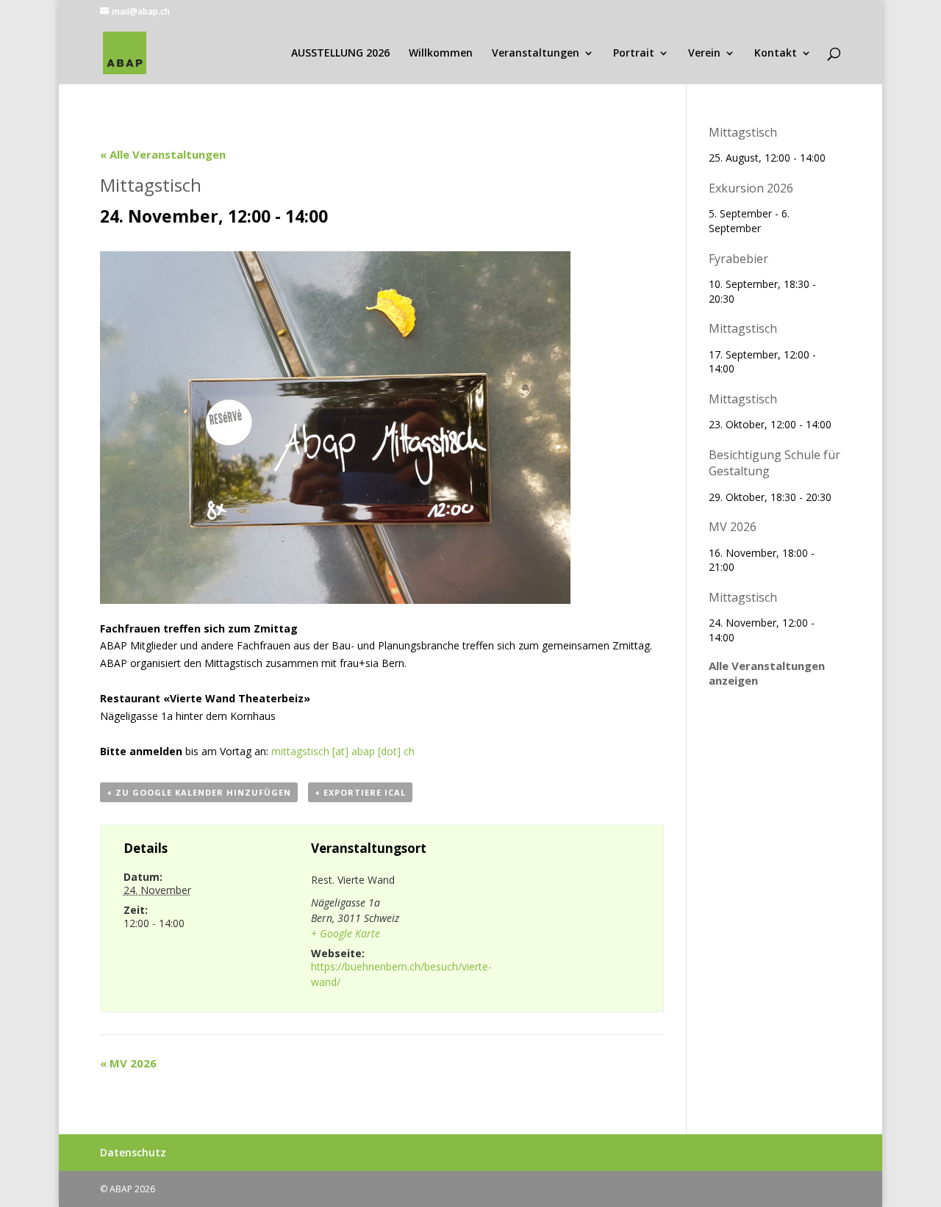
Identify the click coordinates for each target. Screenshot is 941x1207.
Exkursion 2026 (751, 188)
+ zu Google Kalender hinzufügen (199, 792)
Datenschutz (133, 1152)
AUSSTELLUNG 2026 (340, 54)
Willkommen (441, 54)
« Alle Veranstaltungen (163, 154)
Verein (704, 54)
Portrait (633, 54)
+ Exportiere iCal (360, 792)
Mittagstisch (743, 132)
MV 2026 (128, 1063)
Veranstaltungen (535, 54)
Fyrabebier (738, 259)
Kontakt (775, 54)
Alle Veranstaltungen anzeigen (767, 673)
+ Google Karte (345, 933)
